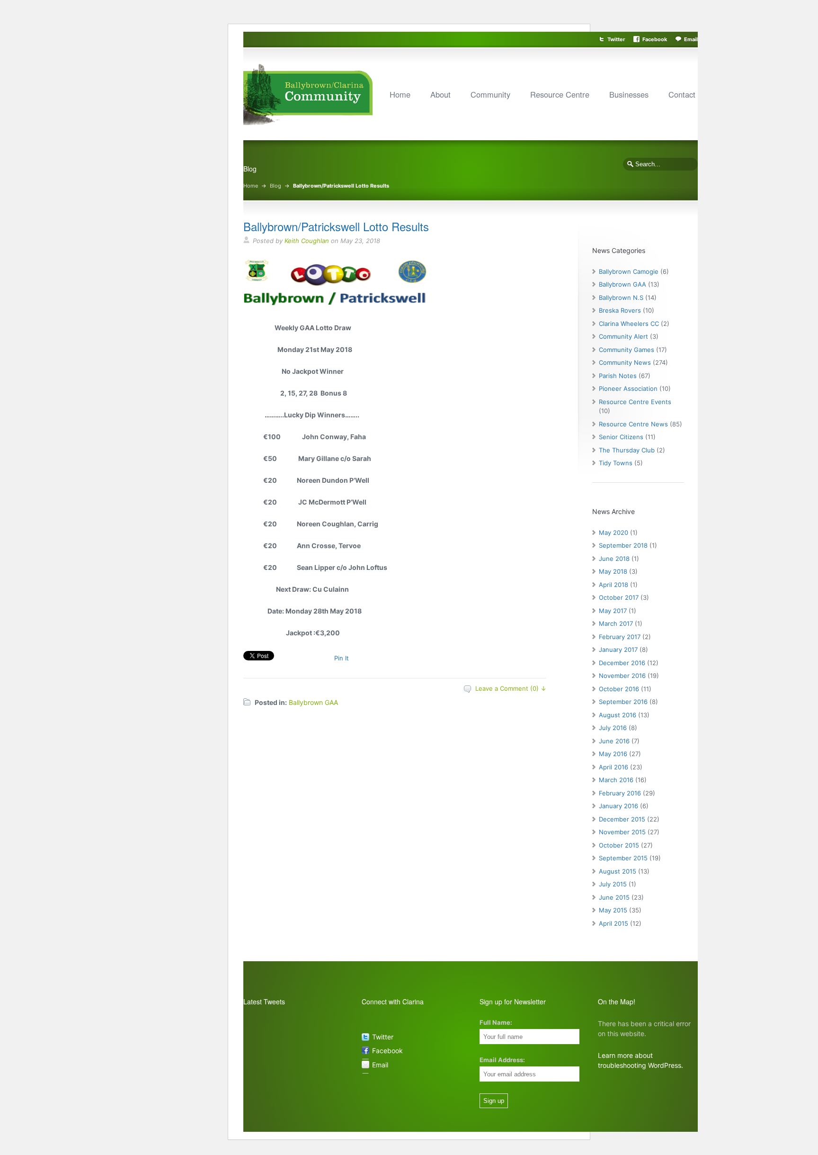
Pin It (341, 658)
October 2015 (619, 845)
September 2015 (623, 858)
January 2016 (618, 806)
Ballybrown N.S (621, 297)
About (440, 94)
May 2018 (613, 571)
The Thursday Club (627, 450)
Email (691, 39)
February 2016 (620, 793)
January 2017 (618, 649)
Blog (275, 186)
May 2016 (613, 754)
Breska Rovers (620, 310)
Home (400, 94)
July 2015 (613, 884)
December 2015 (622, 819)
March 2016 (616, 780)
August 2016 (617, 715)
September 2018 (623, 545)
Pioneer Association (628, 388)
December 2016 (622, 663)
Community (490, 94)
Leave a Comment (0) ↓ (510, 688)
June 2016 (614, 741)
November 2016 (622, 675)
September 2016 (623, 701)
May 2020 (613, 532)
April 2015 (613, 923)
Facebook (654, 39)
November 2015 (622, 832)
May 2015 (613, 910)
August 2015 (617, 871)
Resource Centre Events (635, 402)
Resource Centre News (633, 424)
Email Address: (502, 1060)
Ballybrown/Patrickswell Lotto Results (336, 226)
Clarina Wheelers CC (629, 323)
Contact (681, 94)
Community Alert (623, 336)
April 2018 (613, 584)
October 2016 (619, 689)
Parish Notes (618, 375)
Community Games (626, 349)
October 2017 (619, 597)
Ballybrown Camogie (628, 271)
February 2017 (619, 637)
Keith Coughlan (307, 240)
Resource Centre (559, 94)
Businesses (629, 94)
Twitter (616, 39)
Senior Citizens (621, 437)
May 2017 (613, 610)
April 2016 (613, 767)
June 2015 (614, 897)
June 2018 (614, 558)
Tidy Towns (615, 463)
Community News (625, 362)
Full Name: (496, 1022)
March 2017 (616, 623)
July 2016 (613, 727)
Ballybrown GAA (313, 702)
